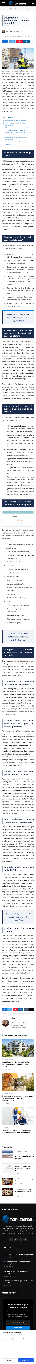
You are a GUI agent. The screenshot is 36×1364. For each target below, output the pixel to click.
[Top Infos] (18, 3)
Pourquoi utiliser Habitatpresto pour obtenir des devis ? (18, 143)
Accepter (26, 1360)
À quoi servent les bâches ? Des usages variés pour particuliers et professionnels (17, 1098)
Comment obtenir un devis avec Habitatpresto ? (15, 124)
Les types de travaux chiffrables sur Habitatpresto (16, 138)
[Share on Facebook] (5, 41)
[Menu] (3, 3)
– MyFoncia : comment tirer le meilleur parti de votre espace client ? (18, 317)
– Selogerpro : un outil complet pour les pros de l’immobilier (18, 916)
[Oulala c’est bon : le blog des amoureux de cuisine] (7, 1181)
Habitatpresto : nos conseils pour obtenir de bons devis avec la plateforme (17, 129)
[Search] (33, 3)
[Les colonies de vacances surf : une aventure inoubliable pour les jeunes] (7, 1154)
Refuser (9, 1360)
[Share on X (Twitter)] (12, 41)
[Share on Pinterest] (19, 41)
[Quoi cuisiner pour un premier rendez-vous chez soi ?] (7, 1192)
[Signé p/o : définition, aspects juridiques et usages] (7, 1169)
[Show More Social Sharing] (32, 41)
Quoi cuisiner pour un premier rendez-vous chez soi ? (23, 1192)
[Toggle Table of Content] (29, 117)
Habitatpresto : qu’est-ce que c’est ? (16, 120)
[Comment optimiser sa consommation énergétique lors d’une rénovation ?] (18, 1116)
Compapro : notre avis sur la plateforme (19, 1254)
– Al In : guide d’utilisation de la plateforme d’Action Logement (18, 636)
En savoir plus (13, 1341)
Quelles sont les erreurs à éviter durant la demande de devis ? (18, 134)
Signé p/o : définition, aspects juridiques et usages (23, 1168)
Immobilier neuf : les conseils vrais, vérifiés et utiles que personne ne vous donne (17, 1064)
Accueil (7, 8)
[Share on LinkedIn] (26, 41)
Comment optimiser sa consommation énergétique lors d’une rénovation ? (17, 1131)
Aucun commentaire (10, 36)
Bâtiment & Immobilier (17, 8)
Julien (10, 31)
